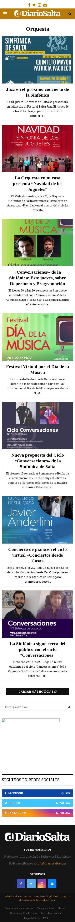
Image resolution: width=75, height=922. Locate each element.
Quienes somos (45, 908)
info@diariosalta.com (51, 863)
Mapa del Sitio (31, 918)
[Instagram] (42, 883)
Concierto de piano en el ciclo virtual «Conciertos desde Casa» (37, 555)
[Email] (52, 883)
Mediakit (62, 908)
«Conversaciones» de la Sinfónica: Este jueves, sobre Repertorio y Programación (37, 278)
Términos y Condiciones (23, 913)
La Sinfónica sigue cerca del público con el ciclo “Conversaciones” (37, 649)
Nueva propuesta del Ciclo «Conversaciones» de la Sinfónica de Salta (37, 461)
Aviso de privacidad (51, 913)
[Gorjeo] (31, 883)
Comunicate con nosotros (19, 908)
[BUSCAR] (69, 707)
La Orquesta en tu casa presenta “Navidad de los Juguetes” (37, 183)
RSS (45, 918)
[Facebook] (21, 883)
